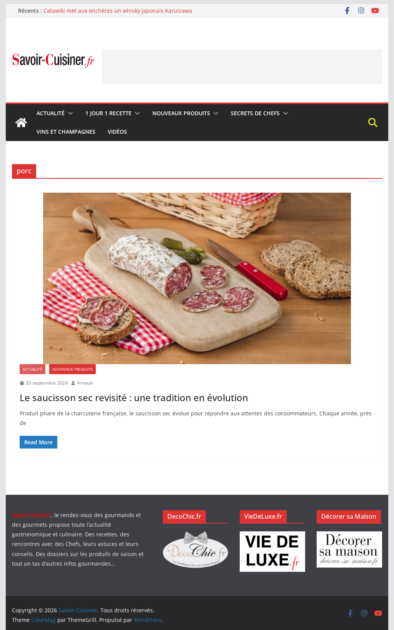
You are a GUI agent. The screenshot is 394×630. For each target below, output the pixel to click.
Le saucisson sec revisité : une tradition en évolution (134, 397)
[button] (69, 113)
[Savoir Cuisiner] (21, 122)
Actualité (51, 113)
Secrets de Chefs (255, 113)
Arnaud (85, 383)
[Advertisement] (242, 66)
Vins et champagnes (66, 131)
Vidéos (117, 131)
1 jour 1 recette (108, 113)
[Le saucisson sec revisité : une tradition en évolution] (197, 278)
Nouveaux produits (181, 113)
